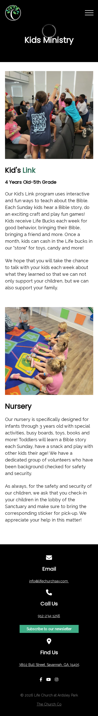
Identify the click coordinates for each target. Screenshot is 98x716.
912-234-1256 (49, 616)
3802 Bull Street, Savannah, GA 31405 (49, 665)
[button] (89, 13)
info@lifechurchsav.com (49, 581)
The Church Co (49, 704)
